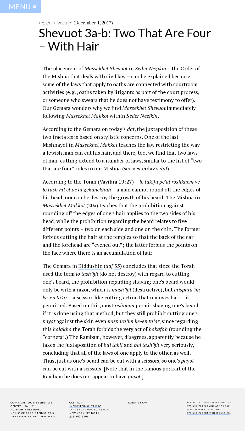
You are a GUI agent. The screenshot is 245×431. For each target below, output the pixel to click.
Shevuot (119, 68)
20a (92, 205)
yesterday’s (145, 168)
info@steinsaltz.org (85, 406)
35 (117, 265)
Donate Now (137, 402)
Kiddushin (90, 265)
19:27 (125, 181)
